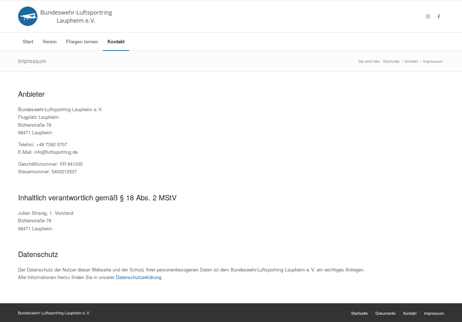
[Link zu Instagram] (427, 16)
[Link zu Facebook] (438, 16)
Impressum (32, 61)
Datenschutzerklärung (138, 277)
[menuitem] (28, 41)
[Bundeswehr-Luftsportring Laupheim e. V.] (66, 16)
